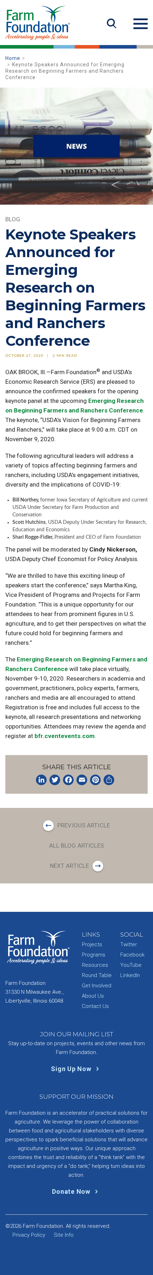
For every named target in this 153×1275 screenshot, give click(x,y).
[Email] (81, 780)
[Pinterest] (95, 780)
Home (12, 58)
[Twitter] (54, 780)
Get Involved (96, 985)
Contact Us (95, 1006)
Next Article (69, 865)
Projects (92, 944)
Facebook (132, 955)
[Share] (109, 780)
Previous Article (83, 825)
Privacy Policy (28, 1235)
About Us (93, 996)
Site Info (64, 1235)
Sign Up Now (72, 1068)
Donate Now (72, 1191)
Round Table (97, 975)
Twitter (128, 944)
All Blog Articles (76, 845)
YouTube (131, 965)
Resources (95, 965)
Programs (93, 955)
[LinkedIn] (41, 780)
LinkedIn (130, 975)
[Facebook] (68, 780)
